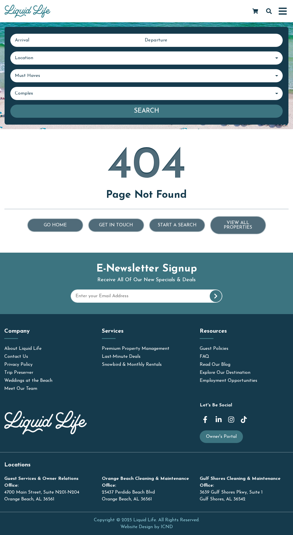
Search (146, 111)
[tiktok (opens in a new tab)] (244, 419)
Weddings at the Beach (28, 380)
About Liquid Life (22, 348)
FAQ (204, 356)
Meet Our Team (20, 388)
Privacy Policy (18, 364)
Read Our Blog (215, 364)
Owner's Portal (221, 436)
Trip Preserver (18, 372)
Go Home (55, 225)
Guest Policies (214, 348)
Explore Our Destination (225, 372)
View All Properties (238, 225)
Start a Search (177, 225)
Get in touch (116, 225)
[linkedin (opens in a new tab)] (218, 419)
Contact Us (16, 356)
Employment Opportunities (228, 380)
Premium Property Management (135, 348)
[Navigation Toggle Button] (282, 11)
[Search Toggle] (269, 11)
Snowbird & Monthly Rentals (132, 364)
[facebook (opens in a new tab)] (206, 419)
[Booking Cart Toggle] (255, 11)
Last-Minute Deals (121, 356)
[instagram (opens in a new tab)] (231, 419)
